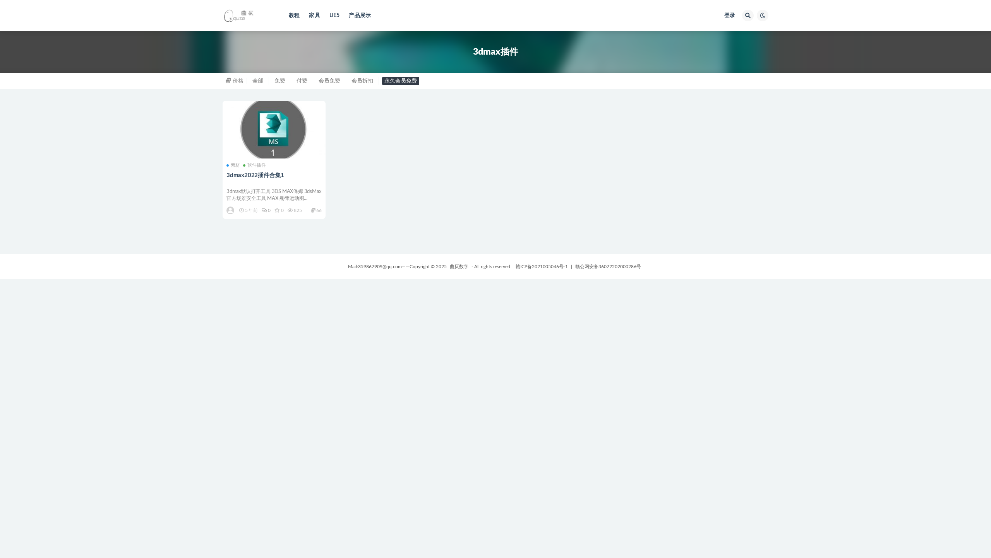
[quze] (230, 210)
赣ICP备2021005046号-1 (542, 266)
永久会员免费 (400, 81)
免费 (279, 81)
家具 (314, 15)
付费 (302, 81)
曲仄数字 (459, 266)
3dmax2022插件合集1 (255, 175)
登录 (729, 15)
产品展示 (360, 15)
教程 (294, 15)
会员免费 (329, 81)
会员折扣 (362, 81)
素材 (235, 165)
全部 (257, 81)
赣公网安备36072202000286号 (608, 266)
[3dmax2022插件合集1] (274, 130)
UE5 (334, 15)
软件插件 (256, 165)
